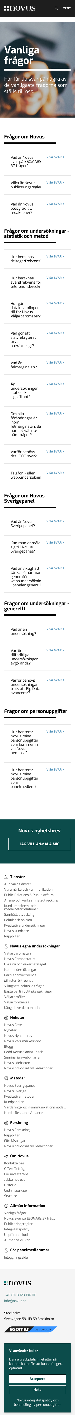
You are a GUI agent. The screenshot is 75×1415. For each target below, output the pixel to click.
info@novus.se (15, 1301)
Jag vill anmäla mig (40, 844)
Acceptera (37, 1379)
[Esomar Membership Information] (30, 1332)
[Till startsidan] (19, 8)
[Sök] (56, 8)
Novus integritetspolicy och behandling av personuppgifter (37, 1402)
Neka (37, 1389)
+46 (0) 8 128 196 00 (20, 1295)
